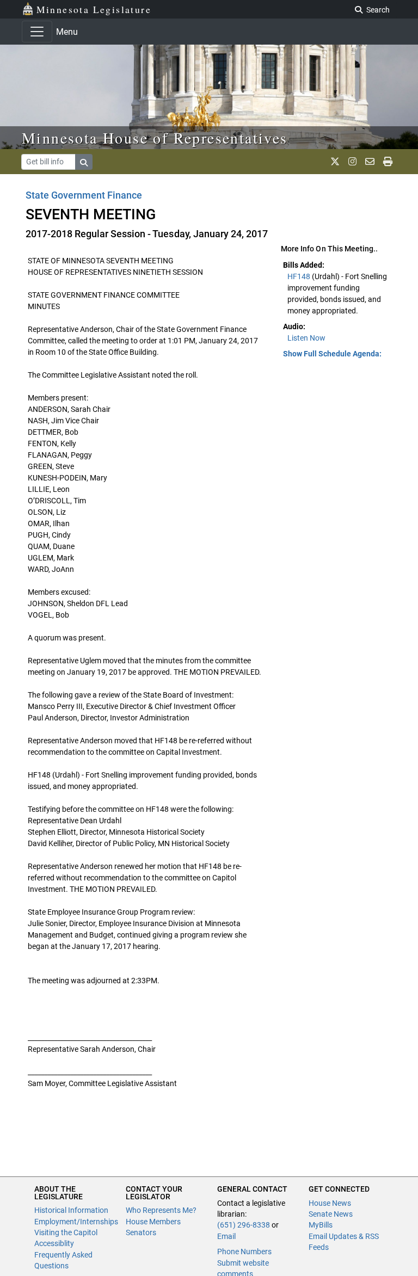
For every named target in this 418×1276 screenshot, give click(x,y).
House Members (153, 1221)
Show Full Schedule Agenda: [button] (332, 353)
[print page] (388, 161)
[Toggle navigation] (37, 31)
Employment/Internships (76, 1221)
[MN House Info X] (335, 161)
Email (226, 1236)
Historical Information (71, 1210)
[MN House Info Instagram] (352, 161)
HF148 (299, 276)
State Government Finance (84, 195)
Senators (141, 1232)
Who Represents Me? (161, 1210)
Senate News (331, 1214)
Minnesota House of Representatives (155, 137)
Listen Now (306, 338)
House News (330, 1203)
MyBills (321, 1224)
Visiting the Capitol (65, 1232)
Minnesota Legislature (93, 9)
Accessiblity (54, 1243)
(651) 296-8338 (243, 1224)
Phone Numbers (244, 1251)
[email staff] (370, 161)
